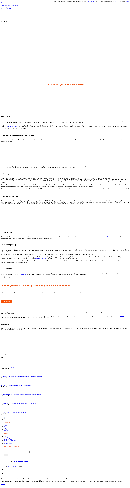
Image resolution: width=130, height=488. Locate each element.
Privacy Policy (31, 466)
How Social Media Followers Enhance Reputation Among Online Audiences (19, 403)
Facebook (71, 11)
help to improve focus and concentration (55, 312)
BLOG (39, 11)
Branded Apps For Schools (10, 438)
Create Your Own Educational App (12, 442)
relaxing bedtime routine (40, 258)
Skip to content (4, 3)
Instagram (56, 11)
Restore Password (5, 5)
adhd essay (126, 139)
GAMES (21, 11)
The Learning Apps (13, 466)
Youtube (61, 11)
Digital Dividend (83, 1)
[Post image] (5, 365)
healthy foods (7, 273)
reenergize (106, 236)
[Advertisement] (46, 100)
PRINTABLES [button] (13, 11)
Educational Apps (8, 439)
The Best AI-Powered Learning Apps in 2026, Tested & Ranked (16, 385)
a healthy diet (23, 274)
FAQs (5, 426)
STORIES (27, 11)
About (5, 425)
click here (110, 1)
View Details (6, 301)
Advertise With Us (8, 436)
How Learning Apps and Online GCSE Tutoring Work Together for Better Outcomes (21, 394)
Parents (5, 429)
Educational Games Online (10, 440)
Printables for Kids (8, 443)
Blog (5, 428)
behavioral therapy (12, 126)
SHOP (44, 11)
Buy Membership (13, 5)
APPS (5, 11)
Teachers (6, 430)
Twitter (66, 11)
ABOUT (33, 11)
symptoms (121, 316)
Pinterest (50, 11)
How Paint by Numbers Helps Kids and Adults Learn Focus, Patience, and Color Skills (21, 376)
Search (76, 11)
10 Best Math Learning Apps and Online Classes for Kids (14, 367)
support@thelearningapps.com (21, 461)
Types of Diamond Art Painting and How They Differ (13, 412)
